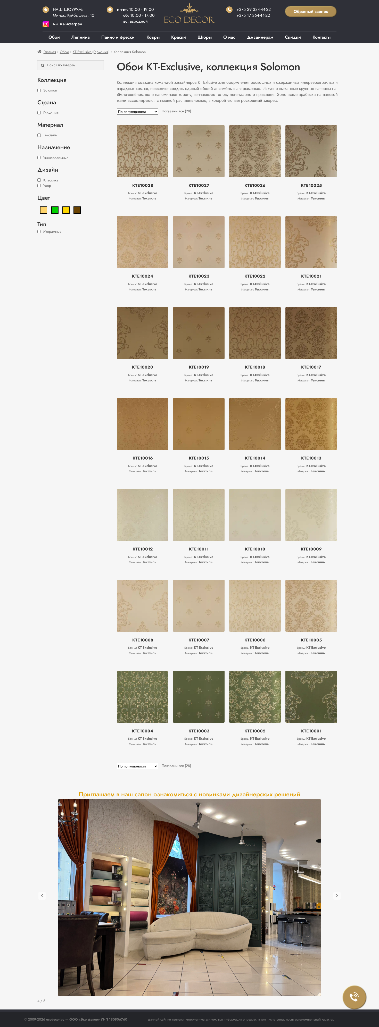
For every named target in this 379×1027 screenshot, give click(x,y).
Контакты (321, 37)
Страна (46, 102)
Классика (50, 180)
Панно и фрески (118, 37)
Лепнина (80, 37)
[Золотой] (66, 209)
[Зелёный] (55, 209)
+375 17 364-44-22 (253, 15)
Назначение (53, 147)
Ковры (153, 37)
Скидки (293, 37)
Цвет (43, 198)
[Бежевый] (43, 209)
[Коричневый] (77, 209)
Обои (54, 37)
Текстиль (50, 135)
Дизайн (47, 169)
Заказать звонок (354, 997)
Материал (50, 125)
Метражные (52, 231)
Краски (178, 37)
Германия (51, 112)
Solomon (50, 90)
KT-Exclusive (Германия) (91, 51)
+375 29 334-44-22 (253, 9)
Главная (50, 51)
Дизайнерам (260, 37)
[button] (42, 896)
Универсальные (55, 157)
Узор (47, 185)
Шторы (204, 37)
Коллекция (52, 80)
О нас (229, 37)
